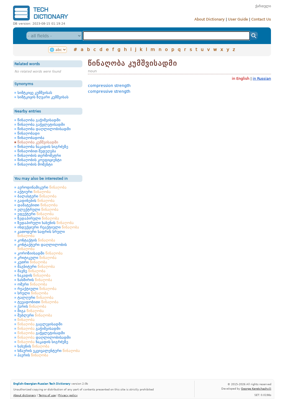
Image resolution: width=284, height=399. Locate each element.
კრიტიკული (37, 258)
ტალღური (35, 297)
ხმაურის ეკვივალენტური (48, 351)
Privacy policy (68, 395)
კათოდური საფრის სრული (41, 234)
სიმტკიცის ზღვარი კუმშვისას (43, 97)
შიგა (30, 311)
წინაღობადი (28, 133)
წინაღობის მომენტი (35, 164)
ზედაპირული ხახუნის (45, 223)
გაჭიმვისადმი (38, 328)
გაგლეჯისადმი (39, 324)
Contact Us (261, 19)
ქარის (31, 306)
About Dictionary (209, 19)
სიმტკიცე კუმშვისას (34, 93)
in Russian (262, 78)
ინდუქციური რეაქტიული (48, 227)
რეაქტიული (37, 289)
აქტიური (34, 192)
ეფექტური (35, 214)
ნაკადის (33, 275)
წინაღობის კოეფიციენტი (39, 160)
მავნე (31, 271)
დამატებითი (37, 205)
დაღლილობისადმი (44, 337)
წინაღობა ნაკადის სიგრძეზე (42, 147)
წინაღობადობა (30, 138)
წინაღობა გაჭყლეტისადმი (41, 124)
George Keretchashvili (256, 388)
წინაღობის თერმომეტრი (39, 155)
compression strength (109, 85)
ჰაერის (32, 355)
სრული (32, 293)
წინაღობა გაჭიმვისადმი (38, 120)
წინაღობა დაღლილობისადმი (44, 129)
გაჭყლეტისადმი (41, 333)
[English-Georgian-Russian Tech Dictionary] (41, 20)
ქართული (263, 6)
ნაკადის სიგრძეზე (42, 342)
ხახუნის (33, 346)
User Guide (238, 19)
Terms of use (47, 395)
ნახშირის (34, 280)
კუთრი (32, 262)
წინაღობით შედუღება (36, 151)
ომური (32, 284)
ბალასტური (37, 196)
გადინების (36, 201)
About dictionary (24, 395)
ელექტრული (38, 209)
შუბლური (34, 315)
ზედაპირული (38, 218)
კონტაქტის (36, 240)
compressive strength (109, 91)
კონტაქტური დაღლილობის (42, 247)
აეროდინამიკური (42, 187)
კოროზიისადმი (40, 253)
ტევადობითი (38, 302)
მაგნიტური (36, 266)
